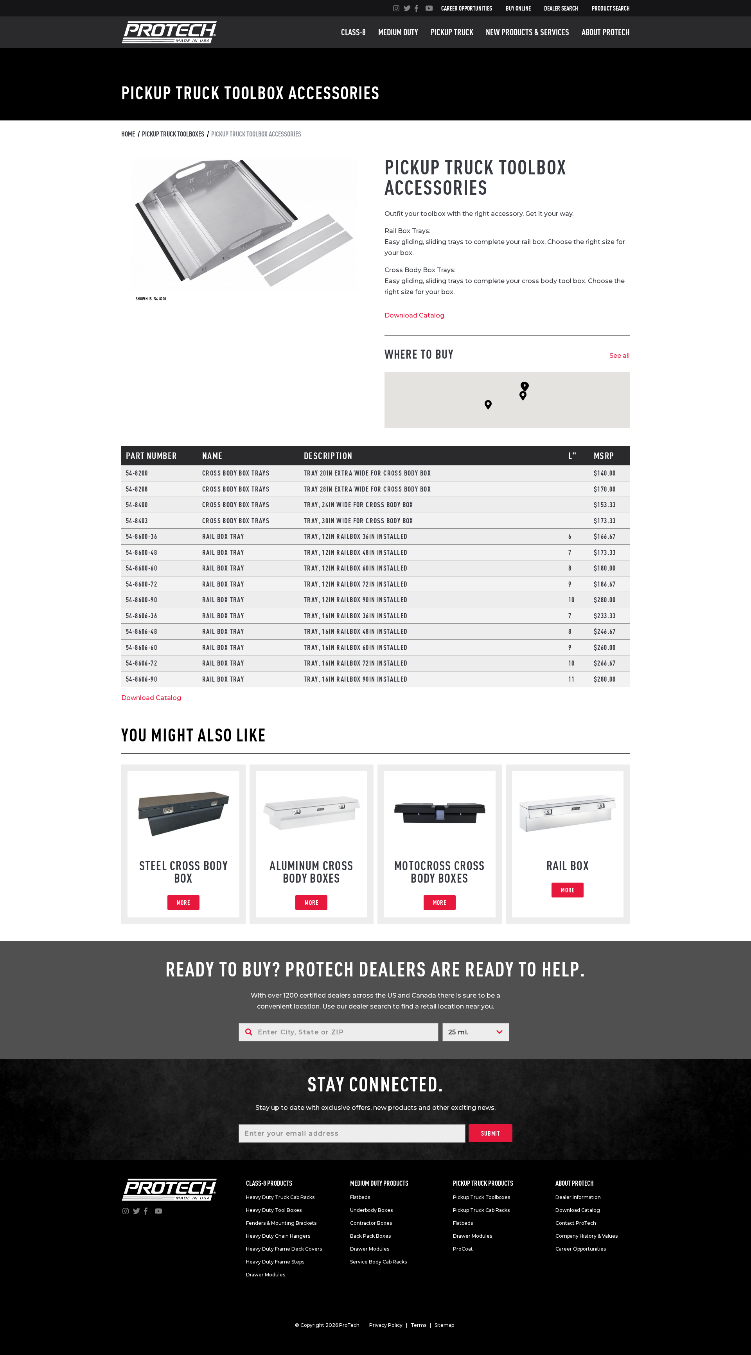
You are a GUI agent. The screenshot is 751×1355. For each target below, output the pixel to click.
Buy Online (518, 8)
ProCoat (463, 1249)
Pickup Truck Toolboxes (481, 1197)
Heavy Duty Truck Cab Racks (280, 1197)
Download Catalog (414, 315)
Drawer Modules (265, 1275)
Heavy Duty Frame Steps (275, 1262)
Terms (418, 1325)
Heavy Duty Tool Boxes (274, 1210)
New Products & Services (527, 32)
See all (619, 355)
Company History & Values (586, 1236)
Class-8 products (269, 1183)
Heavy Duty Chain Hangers (278, 1236)
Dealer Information (578, 1197)
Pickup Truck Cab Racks (481, 1210)
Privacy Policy (385, 1325)
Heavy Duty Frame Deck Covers (284, 1249)
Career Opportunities (466, 8)
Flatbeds (360, 1197)
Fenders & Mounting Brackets (281, 1223)
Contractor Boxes (371, 1223)
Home (128, 134)
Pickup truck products (483, 1183)
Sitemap (444, 1325)
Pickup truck (452, 32)
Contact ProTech (575, 1223)
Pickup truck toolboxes (173, 134)
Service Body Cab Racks (378, 1262)
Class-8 (353, 32)
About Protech (606, 32)
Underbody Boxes (371, 1210)
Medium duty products (379, 1183)
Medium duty (398, 32)
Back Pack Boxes (370, 1236)
